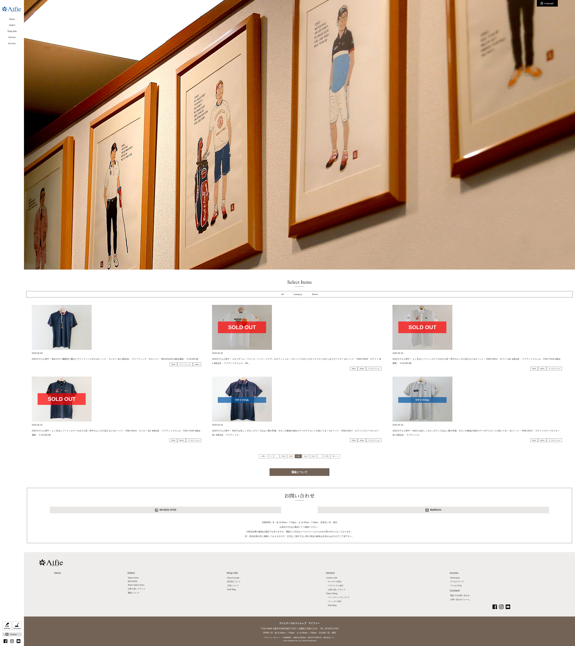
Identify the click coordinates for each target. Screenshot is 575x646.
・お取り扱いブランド (336, 590)
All (282, 294)
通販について (299, 472)
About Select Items (136, 585)
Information (455, 578)
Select (197, 364)
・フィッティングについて (337, 597)
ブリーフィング (185, 364)
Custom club (331, 578)
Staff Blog (7, 627)
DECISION (132, 581)
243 (313, 456)
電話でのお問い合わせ (460, 595)
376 (327, 456)
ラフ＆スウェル (374, 368)
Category (297, 294)
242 (306, 456)
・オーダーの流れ (334, 582)
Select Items (133, 578)
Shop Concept (233, 578)
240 (291, 456)
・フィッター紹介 (334, 601)
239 (283, 456)
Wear (173, 364)
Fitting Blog (17, 627)
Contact (13, 634)
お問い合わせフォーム (460, 600)
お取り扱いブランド (136, 589)
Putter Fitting (331, 594)
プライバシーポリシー (272, 637)
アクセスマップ (457, 582)
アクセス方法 (456, 586)
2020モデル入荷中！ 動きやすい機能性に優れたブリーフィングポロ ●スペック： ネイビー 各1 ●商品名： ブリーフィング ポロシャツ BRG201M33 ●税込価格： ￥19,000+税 (115, 359)
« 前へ (264, 456)
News (12, 19)
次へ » (335, 456)
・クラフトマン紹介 (335, 586)
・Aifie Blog (331, 605)
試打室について (234, 582)
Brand (315, 294)
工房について (233, 586)
